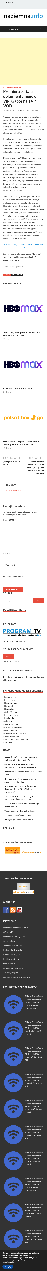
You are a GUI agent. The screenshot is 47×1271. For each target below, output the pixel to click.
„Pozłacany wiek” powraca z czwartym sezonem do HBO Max (21, 333)
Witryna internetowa (14, 576)
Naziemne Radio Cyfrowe (14, 936)
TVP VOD (19, 275)
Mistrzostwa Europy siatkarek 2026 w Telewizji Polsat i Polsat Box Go (21, 443)
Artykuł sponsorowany (13, 968)
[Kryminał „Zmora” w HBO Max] (23, 365)
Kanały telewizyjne (11, 954)
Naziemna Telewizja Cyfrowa (15, 927)
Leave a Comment (31, 110)
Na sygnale (9, 706)
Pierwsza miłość (11, 715)
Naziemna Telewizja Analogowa (16, 977)
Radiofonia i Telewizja (12, 950)
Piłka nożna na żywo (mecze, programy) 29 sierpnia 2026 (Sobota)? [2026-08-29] (34, 1054)
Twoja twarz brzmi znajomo (16, 739)
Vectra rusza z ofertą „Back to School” (20, 811)
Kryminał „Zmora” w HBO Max (17, 388)
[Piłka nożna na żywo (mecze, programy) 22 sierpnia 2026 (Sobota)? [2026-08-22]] (13, 1247)
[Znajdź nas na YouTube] (19, 910)
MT (21, 110)
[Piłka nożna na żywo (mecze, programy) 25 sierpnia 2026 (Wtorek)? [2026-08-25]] (13, 1169)
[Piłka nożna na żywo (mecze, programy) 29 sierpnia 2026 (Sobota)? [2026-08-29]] (13, 1065)
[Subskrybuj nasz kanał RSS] (13, 910)
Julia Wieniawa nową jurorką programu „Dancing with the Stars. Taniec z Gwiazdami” (21, 789)
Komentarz (9, 520)
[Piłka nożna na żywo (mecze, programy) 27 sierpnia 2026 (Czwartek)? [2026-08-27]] (13, 1117)
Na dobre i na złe (11, 703)
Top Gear (8, 742)
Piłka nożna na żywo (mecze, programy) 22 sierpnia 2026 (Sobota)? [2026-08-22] (34, 1236)
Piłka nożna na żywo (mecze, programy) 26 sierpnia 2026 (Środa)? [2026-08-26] (34, 1132)
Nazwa (7, 553)
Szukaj (8, 656)
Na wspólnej (9, 709)
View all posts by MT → (15, 490)
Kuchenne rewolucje (13, 727)
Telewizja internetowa (12, 87)
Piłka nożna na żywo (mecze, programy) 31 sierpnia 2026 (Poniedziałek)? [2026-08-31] (34, 1002)
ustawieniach (7, 1262)
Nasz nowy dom (11, 730)
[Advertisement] (23, 61)
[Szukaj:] (23, 600)
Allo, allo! (8, 721)
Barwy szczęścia (11, 697)
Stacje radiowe (9, 941)
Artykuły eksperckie (11, 972)
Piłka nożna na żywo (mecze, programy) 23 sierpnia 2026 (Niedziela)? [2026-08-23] (34, 1210)
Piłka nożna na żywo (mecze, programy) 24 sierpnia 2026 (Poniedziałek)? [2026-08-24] (34, 1184)
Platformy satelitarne (12, 959)
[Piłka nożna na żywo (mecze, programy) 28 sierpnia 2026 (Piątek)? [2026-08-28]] (13, 1091)
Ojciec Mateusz (11, 712)
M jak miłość (9, 700)
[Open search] (41, 29)
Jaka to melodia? (11, 724)
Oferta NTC (8, 932)
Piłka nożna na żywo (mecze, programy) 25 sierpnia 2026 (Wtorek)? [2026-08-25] (34, 1158)
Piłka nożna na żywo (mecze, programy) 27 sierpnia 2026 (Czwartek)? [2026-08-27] (34, 1106)
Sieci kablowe (9, 963)
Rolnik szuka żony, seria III (15, 733)
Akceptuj (8, 1267)
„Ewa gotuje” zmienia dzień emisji (18, 819)
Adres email (9, 565)
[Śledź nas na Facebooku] (6, 910)
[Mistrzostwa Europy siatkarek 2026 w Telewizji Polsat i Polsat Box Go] (23, 418)
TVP (12, 275)
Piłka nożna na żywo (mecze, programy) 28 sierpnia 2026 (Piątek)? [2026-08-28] (34, 1080)
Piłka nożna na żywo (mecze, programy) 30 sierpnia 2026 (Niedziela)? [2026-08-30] (34, 1028)
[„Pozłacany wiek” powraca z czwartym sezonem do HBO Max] (23, 309)
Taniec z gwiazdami (12, 736)
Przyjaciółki (9, 718)
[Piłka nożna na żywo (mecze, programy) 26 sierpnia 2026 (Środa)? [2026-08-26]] (13, 1143)
